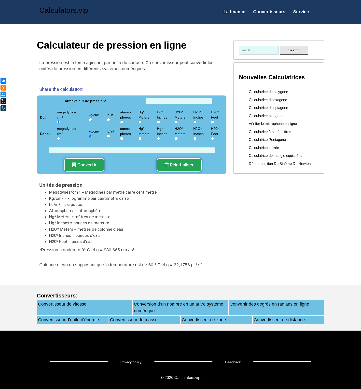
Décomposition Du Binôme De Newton (280, 163)
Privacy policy (130, 362)
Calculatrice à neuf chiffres (270, 132)
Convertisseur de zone (204, 319)
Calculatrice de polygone (268, 92)
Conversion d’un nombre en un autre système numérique (178, 307)
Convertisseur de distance (279, 319)
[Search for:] (259, 50)
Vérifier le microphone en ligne (273, 123)
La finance (234, 11)
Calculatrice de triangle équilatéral (275, 155)
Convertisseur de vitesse (62, 304)
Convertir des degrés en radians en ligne (269, 304)
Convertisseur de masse (134, 319)
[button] (84, 165)
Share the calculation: (61, 89)
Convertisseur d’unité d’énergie (68, 319)
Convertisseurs (269, 11)
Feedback (233, 362)
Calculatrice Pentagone (267, 139)
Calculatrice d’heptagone (268, 108)
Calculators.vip (63, 10)
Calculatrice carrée (264, 148)
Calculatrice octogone (266, 116)
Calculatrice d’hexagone (268, 100)
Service (301, 11)
